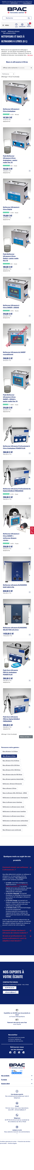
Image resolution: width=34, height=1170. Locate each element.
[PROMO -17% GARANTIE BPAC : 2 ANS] (17, 655)
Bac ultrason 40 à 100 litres (11, 770)
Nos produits (5, 1075)
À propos (4, 1079)
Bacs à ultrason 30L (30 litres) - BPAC (15, 793)
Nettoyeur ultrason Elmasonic (12, 784)
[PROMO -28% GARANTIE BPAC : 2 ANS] (17, 380)
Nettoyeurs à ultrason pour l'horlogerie (15, 797)
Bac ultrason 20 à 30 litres (11, 765)
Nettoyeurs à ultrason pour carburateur (15, 820)
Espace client (5, 1083)
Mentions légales (12, 1143)
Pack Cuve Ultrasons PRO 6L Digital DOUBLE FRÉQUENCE (11, 719)
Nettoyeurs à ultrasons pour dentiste (15, 825)
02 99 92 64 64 (14, 3)
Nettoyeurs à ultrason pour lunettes (14, 811)
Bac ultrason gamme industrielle (13, 779)
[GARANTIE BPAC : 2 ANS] (17, 431)
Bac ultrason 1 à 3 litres (10, 751)
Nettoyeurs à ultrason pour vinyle (13, 807)
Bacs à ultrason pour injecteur (12, 802)
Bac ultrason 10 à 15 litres (11, 760)
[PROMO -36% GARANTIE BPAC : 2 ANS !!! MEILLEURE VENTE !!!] (17, 141)
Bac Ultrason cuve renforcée (12, 830)
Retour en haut (26, 737)
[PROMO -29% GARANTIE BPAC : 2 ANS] (17, 239)
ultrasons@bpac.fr (27, 3)
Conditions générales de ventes (8, 1141)
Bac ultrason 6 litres (9, 756)
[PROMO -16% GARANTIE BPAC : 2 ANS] (17, 702)
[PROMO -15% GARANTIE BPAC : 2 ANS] (17, 192)
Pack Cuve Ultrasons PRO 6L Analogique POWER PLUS (10, 672)
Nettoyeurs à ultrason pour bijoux (13, 816)
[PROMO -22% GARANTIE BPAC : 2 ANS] (17, 94)
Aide (16, 27)
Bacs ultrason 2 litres (9, 788)
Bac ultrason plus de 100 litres (12, 774)
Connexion (22, 26)
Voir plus (30, 55)
